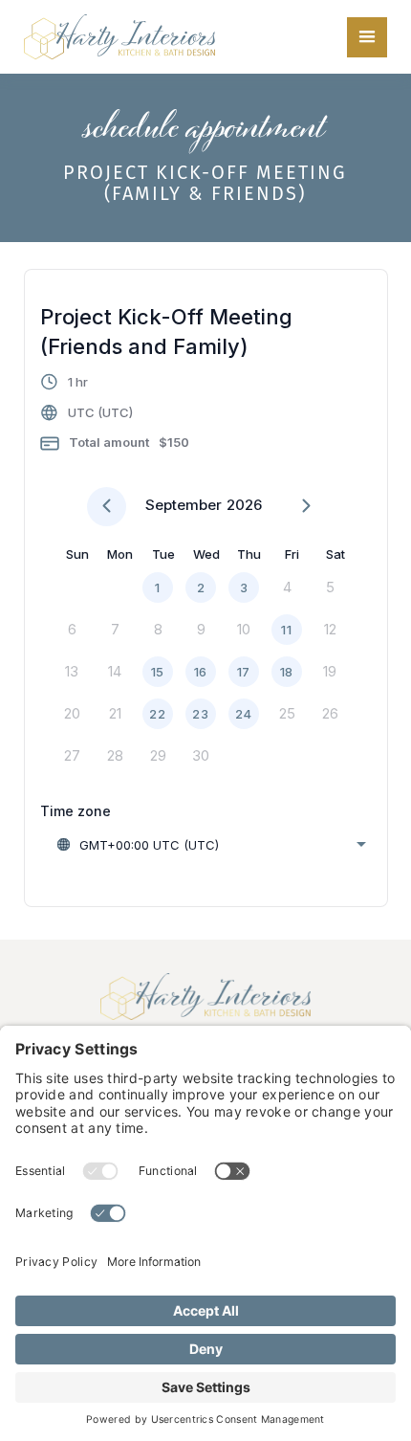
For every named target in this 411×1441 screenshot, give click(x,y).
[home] (119, 36)
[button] (367, 37)
